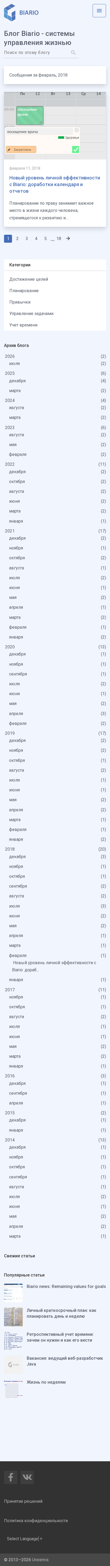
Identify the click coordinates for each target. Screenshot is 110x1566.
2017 (10, 989)
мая (13, 444)
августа (17, 407)
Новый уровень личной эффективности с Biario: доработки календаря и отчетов (54, 184)
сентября (18, 674)
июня (15, 501)
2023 (10, 427)
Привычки (19, 302)
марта (15, 390)
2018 (10, 849)
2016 (10, 1075)
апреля (16, 607)
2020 (10, 646)
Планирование (24, 290)
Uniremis (40, 1559)
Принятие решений (23, 1501)
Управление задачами (31, 313)
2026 (10, 356)
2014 (10, 1140)
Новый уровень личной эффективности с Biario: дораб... (54, 966)
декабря (18, 380)
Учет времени (23, 325)
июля (15, 363)
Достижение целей (28, 279)
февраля (18, 454)
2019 (10, 733)
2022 (10, 464)
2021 (10, 531)
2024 (10, 400)
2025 (10, 373)
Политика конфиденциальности (36, 1520)
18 (58, 238)
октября (17, 481)
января (16, 521)
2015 (10, 1112)
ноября (16, 548)
